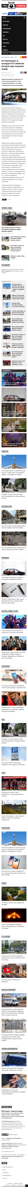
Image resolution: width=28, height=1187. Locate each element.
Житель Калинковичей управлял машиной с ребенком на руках (18, 328)
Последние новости (6, 281)
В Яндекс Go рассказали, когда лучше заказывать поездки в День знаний (18, 297)
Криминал (6, 32)
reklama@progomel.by (17, 1143)
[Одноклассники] (23, 72)
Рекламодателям (7, 1175)
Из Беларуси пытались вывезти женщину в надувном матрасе (12, 398)
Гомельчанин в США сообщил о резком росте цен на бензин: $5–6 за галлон (13, 958)
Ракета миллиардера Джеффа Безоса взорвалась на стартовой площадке (13, 926)
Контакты (5, 1178)
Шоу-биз (5, 39)
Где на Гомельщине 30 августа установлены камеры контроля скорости (18, 238)
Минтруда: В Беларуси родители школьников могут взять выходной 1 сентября (13, 428)
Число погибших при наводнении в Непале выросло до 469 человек (14, 548)
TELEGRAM (13, 1185)
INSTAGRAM (19, 1185)
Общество (5, 25)
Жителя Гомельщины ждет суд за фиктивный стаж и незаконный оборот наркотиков (13, 601)
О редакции (5, 1172)
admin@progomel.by (6, 1148)
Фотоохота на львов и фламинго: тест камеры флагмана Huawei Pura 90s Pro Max (14, 873)
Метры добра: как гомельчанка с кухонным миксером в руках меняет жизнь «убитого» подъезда (13, 413)
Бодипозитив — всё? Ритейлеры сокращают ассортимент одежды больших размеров (13, 709)
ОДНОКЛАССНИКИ (18, 1183)
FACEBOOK (7, 1185)
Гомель (9, 199)
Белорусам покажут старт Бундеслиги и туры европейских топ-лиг (18, 362)
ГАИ (16, 57)
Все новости (5, 57)
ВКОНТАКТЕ (10, 1183)
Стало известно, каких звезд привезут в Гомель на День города (14, 444)
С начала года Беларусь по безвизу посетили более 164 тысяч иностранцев (18, 312)
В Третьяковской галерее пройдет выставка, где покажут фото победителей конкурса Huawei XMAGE (13, 1037)
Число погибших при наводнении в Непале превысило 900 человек (18, 320)
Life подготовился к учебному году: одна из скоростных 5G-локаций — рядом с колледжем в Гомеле (18, 287)
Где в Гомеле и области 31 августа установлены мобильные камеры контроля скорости (11, 229)
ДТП (4, 36)
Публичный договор (7, 1156)
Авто (11, 57)
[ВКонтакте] (21, 72)
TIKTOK (24, 1185)
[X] (25, 72)
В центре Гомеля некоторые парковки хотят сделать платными (18, 304)
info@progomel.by (6, 1140)
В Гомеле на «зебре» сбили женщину (17, 257)
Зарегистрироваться (8, 1167)
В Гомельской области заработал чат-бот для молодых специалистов (18, 345)
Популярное (6, 371)
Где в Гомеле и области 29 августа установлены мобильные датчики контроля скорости (17, 248)
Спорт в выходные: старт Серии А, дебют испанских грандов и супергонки (13, 818)
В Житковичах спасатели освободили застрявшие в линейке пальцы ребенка (13, 1092)
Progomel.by (5, 74)
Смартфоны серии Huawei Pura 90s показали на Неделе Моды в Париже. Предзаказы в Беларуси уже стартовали (13, 655)
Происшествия (7, 28)
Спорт (4, 46)
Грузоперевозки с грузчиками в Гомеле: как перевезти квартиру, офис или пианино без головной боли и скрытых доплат (13, 1012)
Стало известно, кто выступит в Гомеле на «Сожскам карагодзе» (14, 383)
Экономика (6, 43)
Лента (4, 18)
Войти (4, 1169)
